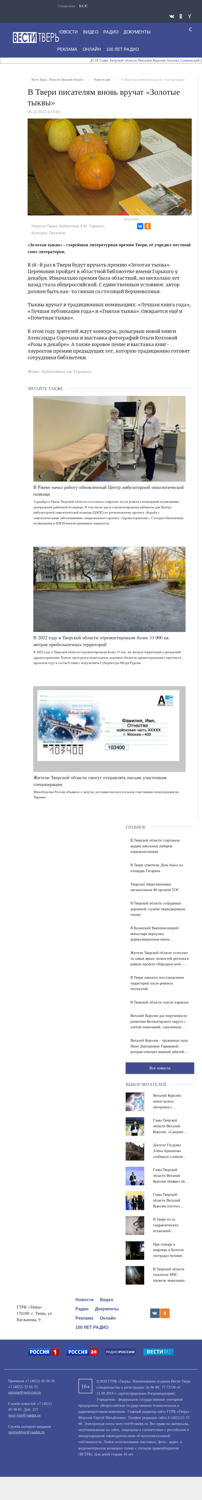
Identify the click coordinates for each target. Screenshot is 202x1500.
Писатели (57, 233)
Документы (137, 32)
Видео (90, 32)
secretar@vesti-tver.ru (24, 1392)
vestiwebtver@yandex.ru (26, 1431)
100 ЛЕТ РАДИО (122, 49)
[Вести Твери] (35, 37)
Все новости (159, 1068)
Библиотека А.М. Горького (81, 226)
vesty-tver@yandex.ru (24, 1415)
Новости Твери (44, 226)
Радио (110, 32)
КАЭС (83, 6)
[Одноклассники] (147, 226)
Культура (39, 233)
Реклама (67, 49)
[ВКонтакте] (140, 226)
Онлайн (92, 49)
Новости (67, 32)
